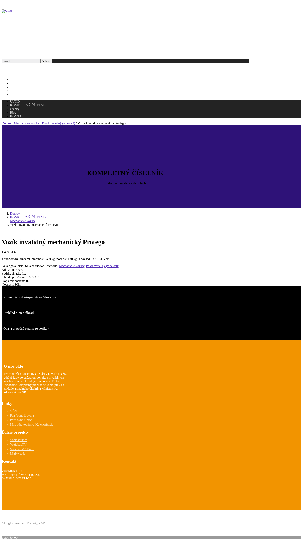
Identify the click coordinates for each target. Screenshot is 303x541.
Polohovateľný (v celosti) (58, 123)
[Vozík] (7, 11)
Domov (7, 123)
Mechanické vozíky (27, 123)
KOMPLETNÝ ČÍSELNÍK (28, 217)
